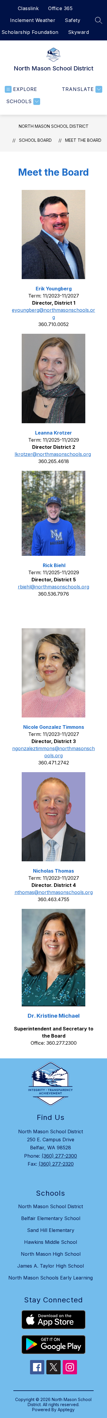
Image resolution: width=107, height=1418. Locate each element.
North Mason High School (51, 1254)
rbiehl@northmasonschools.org (53, 587)
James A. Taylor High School (50, 1266)
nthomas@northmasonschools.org (54, 892)
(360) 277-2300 (59, 1156)
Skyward (78, 32)
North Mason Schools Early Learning (50, 1278)
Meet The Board (83, 140)
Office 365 (60, 8)
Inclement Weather (33, 20)
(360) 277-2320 (56, 1164)
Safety (72, 20)
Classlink (28, 8)
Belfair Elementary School (50, 1218)
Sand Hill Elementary (50, 1230)
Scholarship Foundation (30, 32)
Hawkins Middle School (50, 1242)
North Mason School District (54, 126)
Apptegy (66, 1409)
